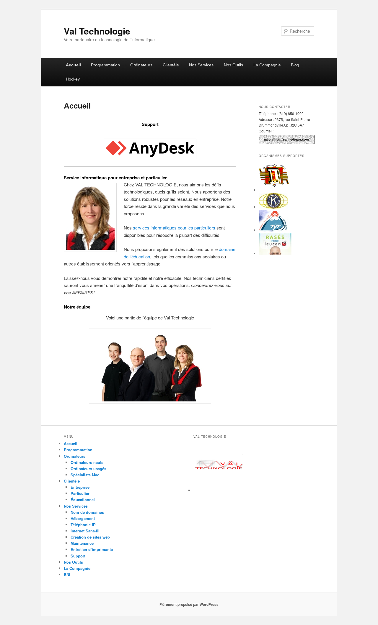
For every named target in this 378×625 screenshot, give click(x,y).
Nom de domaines (87, 512)
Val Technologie (97, 30)
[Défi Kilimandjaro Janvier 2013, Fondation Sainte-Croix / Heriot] (273, 230)
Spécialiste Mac (85, 475)
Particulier (80, 493)
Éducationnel (83, 499)
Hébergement (83, 518)
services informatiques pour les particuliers (174, 227)
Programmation (105, 65)
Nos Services (201, 65)
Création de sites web (90, 537)
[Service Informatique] (219, 490)
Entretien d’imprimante (92, 549)
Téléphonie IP (83, 524)
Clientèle (171, 65)
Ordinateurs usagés (88, 468)
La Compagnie (267, 65)
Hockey (73, 79)
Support (78, 556)
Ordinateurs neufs (87, 462)
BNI (67, 574)
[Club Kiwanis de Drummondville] (273, 207)
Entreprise (80, 487)
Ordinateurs (141, 65)
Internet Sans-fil (85, 531)
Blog (295, 65)
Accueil (73, 65)
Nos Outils (233, 65)
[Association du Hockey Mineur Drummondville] (274, 190)
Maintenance (82, 543)
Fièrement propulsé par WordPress (189, 604)
